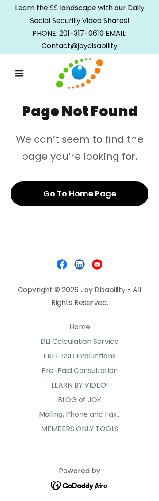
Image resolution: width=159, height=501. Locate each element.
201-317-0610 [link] (81, 33)
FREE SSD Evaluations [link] (79, 356)
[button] (21, 73)
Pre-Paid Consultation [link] (80, 370)
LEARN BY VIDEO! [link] (79, 385)
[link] (79, 73)
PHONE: (45, 33)
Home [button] (79, 327)
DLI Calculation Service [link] (79, 341)
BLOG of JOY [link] (79, 400)
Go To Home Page (79, 193)
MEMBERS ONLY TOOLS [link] (79, 429)
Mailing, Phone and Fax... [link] (80, 414)
